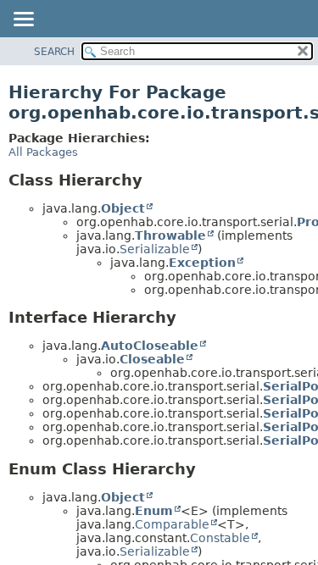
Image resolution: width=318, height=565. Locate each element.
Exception (202, 262)
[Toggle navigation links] (22, 20)
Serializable (155, 249)
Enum (154, 511)
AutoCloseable (149, 345)
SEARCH (54, 52)
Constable (220, 538)
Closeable (152, 359)
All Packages (43, 152)
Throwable (170, 235)
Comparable (172, 524)
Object (123, 208)
